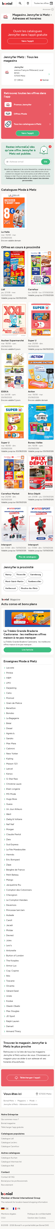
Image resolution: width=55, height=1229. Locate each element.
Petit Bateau (12, 874)
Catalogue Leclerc (9, 1142)
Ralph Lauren (12, 1021)
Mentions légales (8, 1214)
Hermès (10, 854)
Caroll (9, 920)
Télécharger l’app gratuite (12, 1127)
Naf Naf (10, 824)
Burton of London (15, 955)
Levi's (9, 945)
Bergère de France (15, 869)
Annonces (46, 9)
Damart (10, 1026)
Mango (9, 879)
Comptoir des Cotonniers (19, 890)
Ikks (8, 975)
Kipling (9, 758)
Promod (10, 698)
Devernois (11, 905)
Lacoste (10, 667)
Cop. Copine (12, 970)
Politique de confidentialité (39, 1214)
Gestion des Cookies (37, 1218)
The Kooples (12, 960)
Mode (32, 1101)
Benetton (11, 708)
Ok (45, 161)
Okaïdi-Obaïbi (13, 1006)
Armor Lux (11, 965)
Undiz (9, 996)
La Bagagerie (12, 718)
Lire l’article (27, 650)
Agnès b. (10, 733)
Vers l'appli (27, 41)
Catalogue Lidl (7, 1138)
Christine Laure (13, 784)
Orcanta (10, 986)
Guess (9, 804)
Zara (8, 839)
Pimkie (9, 672)
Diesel (9, 728)
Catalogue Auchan (9, 1158)
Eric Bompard (13, 859)
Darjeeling (11, 688)
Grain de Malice (14, 703)
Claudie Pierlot (13, 834)
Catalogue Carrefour (10, 1146)
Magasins (21, 1101)
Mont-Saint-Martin (14, 581)
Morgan (10, 829)
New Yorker (12, 753)
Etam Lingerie (13, 789)
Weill (8, 814)
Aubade (10, 915)
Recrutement (7, 1185)
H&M (8, 677)
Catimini (10, 748)
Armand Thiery (13, 1031)
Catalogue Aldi (7, 1165)
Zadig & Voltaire (14, 819)
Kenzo (9, 773)
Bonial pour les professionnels (14, 1181)
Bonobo (10, 713)
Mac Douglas (12, 1011)
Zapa (8, 864)
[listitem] (14, 217)
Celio (9, 693)
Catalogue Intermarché (11, 1162)
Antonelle (11, 950)
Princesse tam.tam (15, 910)
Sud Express (12, 844)
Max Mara (11, 743)
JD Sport (10, 1016)
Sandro (9, 738)
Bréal (8, 723)
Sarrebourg (35, 574)
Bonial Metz (9, 1101)
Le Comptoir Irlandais (17, 900)
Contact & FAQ (7, 1177)
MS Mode (11, 794)
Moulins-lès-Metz (29, 588)
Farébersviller (34, 581)
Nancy (8, 574)
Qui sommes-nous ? (10, 1119)
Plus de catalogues (27, 557)
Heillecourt (10, 588)
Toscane (10, 980)
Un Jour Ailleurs (14, 809)
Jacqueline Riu (13, 885)
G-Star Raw (12, 778)
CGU (3, 1218)
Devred (9, 935)
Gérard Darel (12, 991)
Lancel (9, 768)
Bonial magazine (8, 1123)
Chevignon (11, 895)
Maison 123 (11, 763)
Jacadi (9, 925)
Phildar (9, 930)
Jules (8, 940)
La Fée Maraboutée (16, 849)
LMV (8, 683)
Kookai (9, 1001)
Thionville (21, 574)
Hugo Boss (11, 799)
